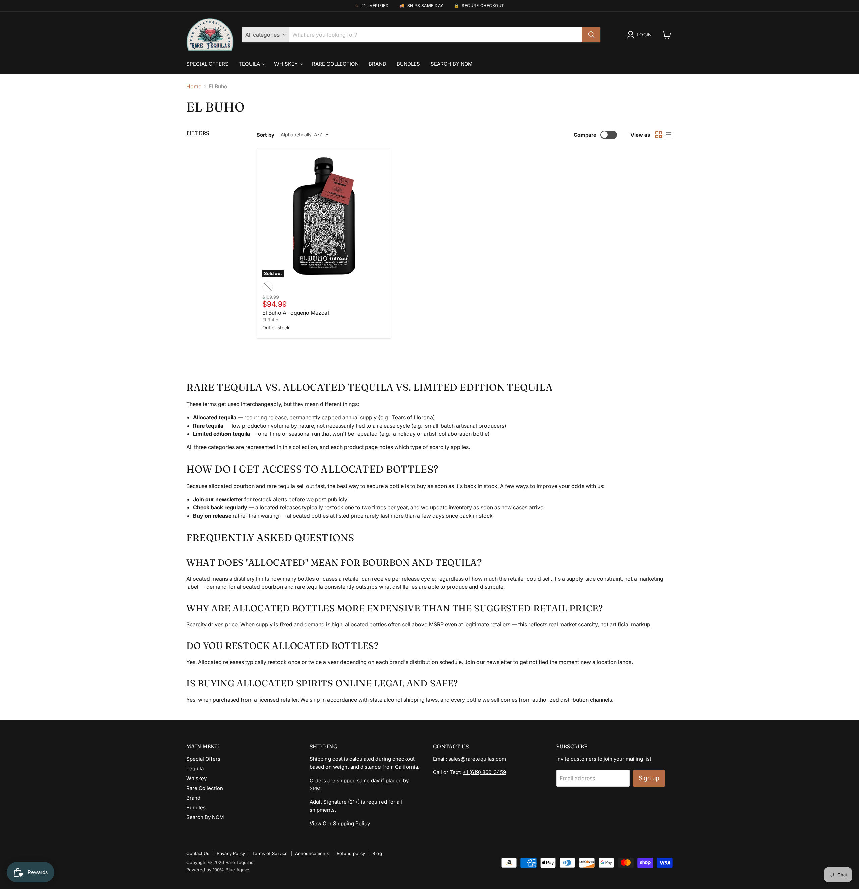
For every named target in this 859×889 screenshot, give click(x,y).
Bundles (408, 64)
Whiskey (286, 64)
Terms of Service (270, 853)
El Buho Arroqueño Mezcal (295, 312)
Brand (378, 64)
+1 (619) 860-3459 (484, 772)
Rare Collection (335, 64)
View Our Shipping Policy (340, 823)
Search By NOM (452, 64)
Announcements (312, 853)
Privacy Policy (231, 853)
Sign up (649, 778)
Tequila (250, 64)
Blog (377, 853)
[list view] (668, 134)
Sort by (265, 135)
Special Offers (207, 64)
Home (193, 86)
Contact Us (197, 853)
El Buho (270, 319)
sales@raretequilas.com (477, 759)
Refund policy (351, 853)
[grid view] (658, 134)
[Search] (591, 34)
